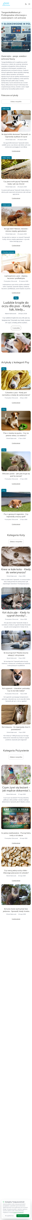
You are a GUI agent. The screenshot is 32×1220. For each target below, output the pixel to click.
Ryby (6, 37)
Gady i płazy (6, 158)
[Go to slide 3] (28, 49)
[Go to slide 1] (25, 49)
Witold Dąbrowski (10, 139)
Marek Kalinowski (12, 658)
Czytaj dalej (16, 328)
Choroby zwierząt (8, 252)
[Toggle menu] (29, 4)
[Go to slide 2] (26, 49)
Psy (16, 298)
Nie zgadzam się (9, 1215)
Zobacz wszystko (16, 101)
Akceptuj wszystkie (23, 1215)
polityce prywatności (18, 1212)
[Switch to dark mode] (25, 4)
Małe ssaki (6, 108)
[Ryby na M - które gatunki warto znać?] (16, 36)
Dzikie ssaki (6, 205)
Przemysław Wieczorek (9, 45)
